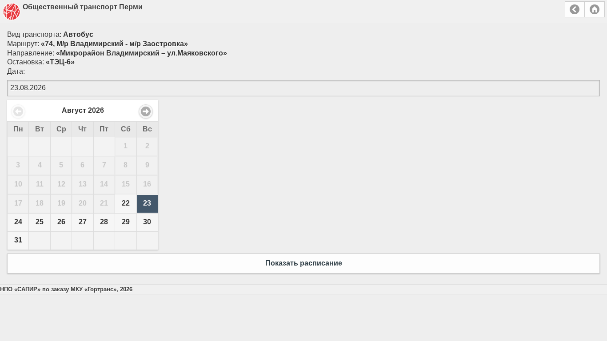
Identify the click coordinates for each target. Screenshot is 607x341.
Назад (575, 9)
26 (61, 222)
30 (147, 222)
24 (18, 222)
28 (104, 222)
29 (126, 222)
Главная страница (594, 9)
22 (126, 203)
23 (147, 203)
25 (40, 222)
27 (83, 222)
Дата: (16, 71)
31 (18, 240)
